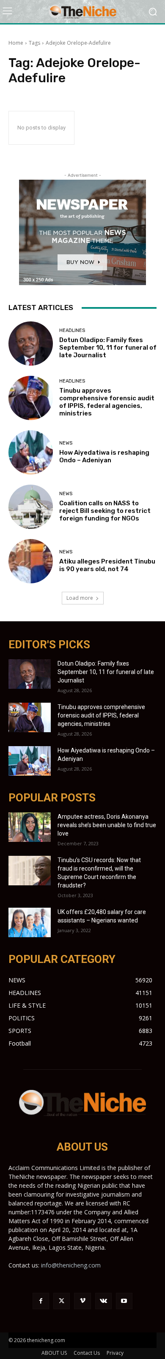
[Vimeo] (82, 1301)
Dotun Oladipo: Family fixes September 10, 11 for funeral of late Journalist (108, 347)
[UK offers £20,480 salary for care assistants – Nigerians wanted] (29, 922)
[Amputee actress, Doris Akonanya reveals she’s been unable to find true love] (29, 827)
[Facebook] (41, 1301)
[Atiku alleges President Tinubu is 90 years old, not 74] (30, 561)
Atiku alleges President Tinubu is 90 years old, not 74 (107, 565)
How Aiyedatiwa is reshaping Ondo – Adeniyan (104, 456)
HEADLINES (72, 330)
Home (15, 42)
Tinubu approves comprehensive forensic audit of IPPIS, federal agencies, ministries (106, 402)
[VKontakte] (103, 1301)
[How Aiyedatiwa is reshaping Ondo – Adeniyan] (30, 452)
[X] (61, 1301)
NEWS (65, 443)
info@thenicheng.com (71, 1265)
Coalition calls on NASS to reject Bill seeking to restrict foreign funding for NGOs (105, 510)
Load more (79, 597)
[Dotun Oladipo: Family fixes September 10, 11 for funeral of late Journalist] (30, 343)
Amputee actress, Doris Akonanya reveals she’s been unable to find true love (107, 825)
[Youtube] (124, 1301)
